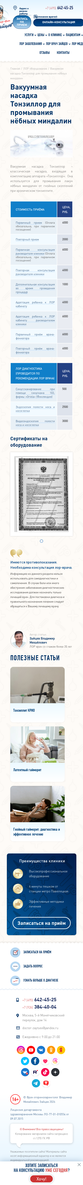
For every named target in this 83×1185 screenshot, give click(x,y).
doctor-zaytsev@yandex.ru (40, 1028)
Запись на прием (22, 22)
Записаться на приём (42, 923)
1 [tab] (41, 541)
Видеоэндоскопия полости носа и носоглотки (35, 423)
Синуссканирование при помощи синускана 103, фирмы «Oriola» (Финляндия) (35, 392)
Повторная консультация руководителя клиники (35, 272)
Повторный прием (27, 239)
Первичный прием (29, 222)
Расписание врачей (45, 17)
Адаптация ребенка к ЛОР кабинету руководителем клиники (35, 320)
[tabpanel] (41, 494)
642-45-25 (59, 8)
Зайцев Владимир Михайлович (42, 640)
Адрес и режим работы (24, 11)
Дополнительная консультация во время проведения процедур (35, 288)
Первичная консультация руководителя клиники (35, 251)
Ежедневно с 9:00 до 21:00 (41, 1037)
